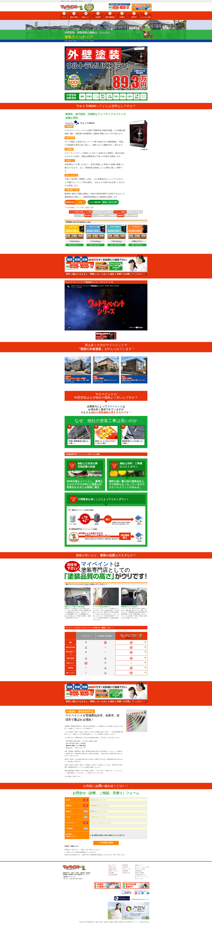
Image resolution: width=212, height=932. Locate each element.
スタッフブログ (127, 869)
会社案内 (121, 17)
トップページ (113, 865)
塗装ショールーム (114, 870)
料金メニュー (86, 17)
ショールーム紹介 (146, 17)
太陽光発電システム (141, 874)
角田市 (123, 376)
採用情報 (126, 870)
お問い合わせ (127, 872)
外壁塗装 (83, 378)
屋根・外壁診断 (140, 872)
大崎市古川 (68, 376)
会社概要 (112, 872)
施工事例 (97, 17)
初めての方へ (113, 867)
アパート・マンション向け (142, 867)
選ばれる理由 (74, 17)
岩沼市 (95, 376)
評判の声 (134, 17)
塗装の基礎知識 (110, 17)
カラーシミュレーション (142, 876)
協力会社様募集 (113, 874)
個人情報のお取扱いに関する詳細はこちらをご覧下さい (108, 835)
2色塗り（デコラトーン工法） (72, 378)
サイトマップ (139, 878)
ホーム (64, 17)
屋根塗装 (101, 378)
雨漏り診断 (139, 870)
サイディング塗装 (140, 869)
